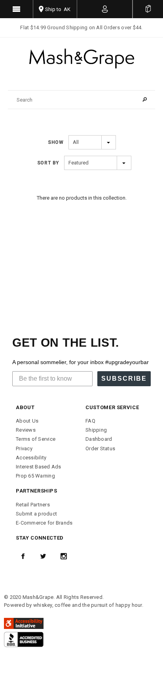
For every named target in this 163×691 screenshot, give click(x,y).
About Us (27, 421)
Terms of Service (35, 439)
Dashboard (98, 439)
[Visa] (24, 639)
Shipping (96, 430)
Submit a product (36, 514)
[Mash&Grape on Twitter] (43, 556)
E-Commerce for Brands (44, 523)
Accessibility (31, 458)
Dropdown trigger (105, 9)
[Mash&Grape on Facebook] (23, 556)
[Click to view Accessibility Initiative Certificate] (24, 623)
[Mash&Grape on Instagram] (64, 556)
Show (55, 142)
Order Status (100, 448)
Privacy (24, 448)
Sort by (48, 163)
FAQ (90, 421)
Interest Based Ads (38, 467)
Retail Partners (33, 505)
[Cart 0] (148, 9)
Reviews (26, 430)
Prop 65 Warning (35, 476)
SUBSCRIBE (124, 378)
